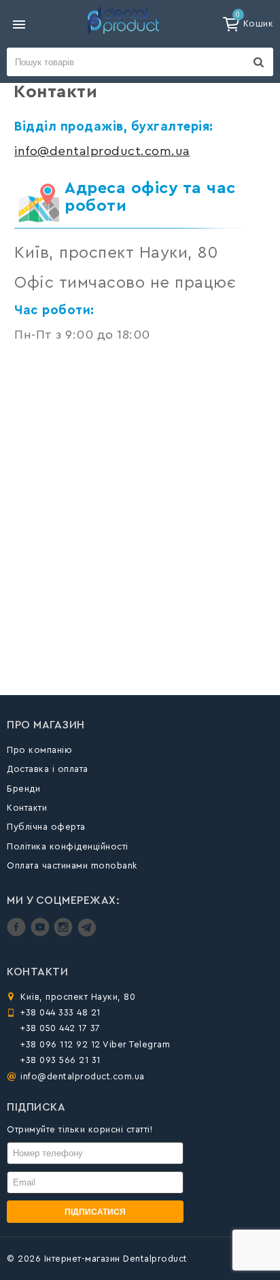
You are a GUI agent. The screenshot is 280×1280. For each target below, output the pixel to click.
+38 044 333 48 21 (60, 1012)
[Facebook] (18, 933)
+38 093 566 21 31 (60, 1060)
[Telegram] (86, 933)
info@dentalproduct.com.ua (102, 151)
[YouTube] (42, 933)
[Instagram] (65, 933)
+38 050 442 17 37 (60, 1028)
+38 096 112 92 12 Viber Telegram (95, 1044)
